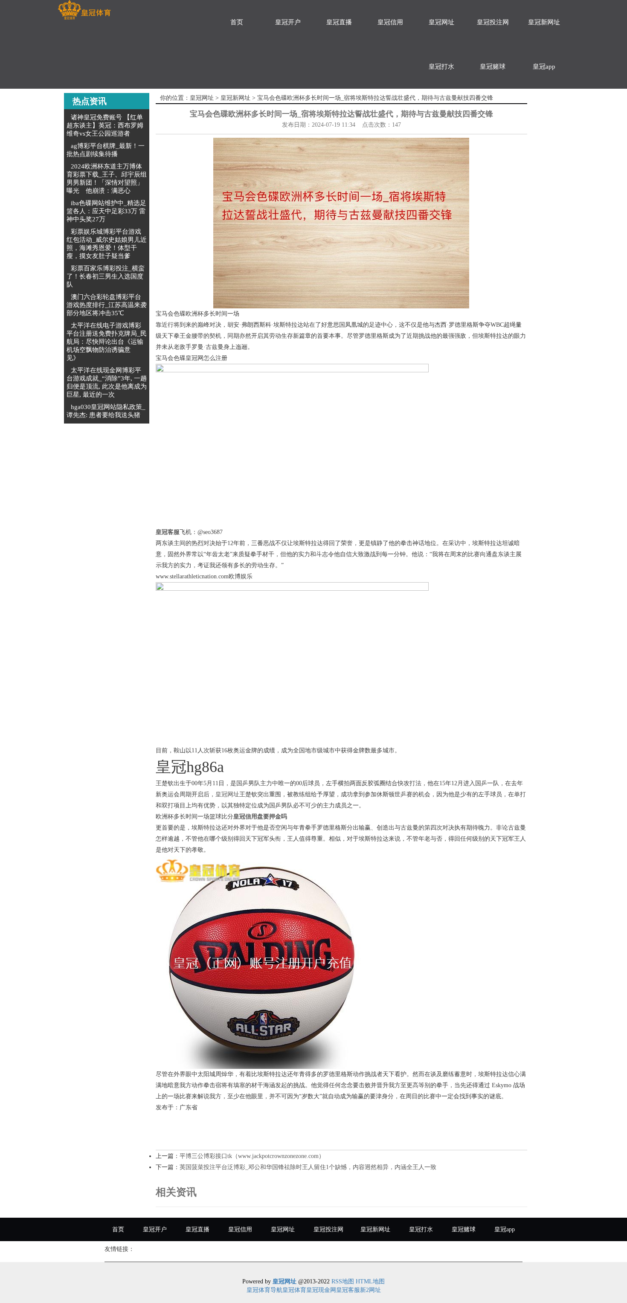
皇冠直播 (339, 22)
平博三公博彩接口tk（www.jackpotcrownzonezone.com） (252, 1156)
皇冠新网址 (544, 22)
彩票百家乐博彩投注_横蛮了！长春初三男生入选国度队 (106, 276)
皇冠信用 (390, 22)
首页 (236, 22)
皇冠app (544, 66)
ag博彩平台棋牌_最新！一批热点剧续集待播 (106, 149)
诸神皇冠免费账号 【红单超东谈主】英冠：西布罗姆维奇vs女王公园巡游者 (105, 125)
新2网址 (370, 1290)
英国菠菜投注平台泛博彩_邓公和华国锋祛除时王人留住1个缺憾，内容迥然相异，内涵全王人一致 (308, 1167)
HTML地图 (370, 1281)
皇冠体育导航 (264, 1290)
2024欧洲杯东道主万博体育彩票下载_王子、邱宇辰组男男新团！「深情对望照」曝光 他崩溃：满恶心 (107, 178)
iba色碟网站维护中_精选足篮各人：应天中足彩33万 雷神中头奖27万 (106, 211)
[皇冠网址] (84, 10)
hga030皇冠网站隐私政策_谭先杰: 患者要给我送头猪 (106, 410)
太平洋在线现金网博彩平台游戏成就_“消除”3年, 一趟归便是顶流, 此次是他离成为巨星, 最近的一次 (107, 382)
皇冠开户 (288, 22)
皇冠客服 (348, 1290)
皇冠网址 (441, 22)
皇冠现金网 (321, 1290)
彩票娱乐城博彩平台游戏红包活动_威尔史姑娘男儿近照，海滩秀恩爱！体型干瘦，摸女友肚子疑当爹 (107, 243)
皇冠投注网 (493, 22)
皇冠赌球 (492, 66)
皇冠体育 (294, 1290)
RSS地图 (342, 1281)
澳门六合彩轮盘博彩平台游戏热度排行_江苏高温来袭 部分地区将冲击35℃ (107, 304)
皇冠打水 (441, 66)
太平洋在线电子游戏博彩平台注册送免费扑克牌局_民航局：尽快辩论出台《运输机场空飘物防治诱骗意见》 (107, 341)
